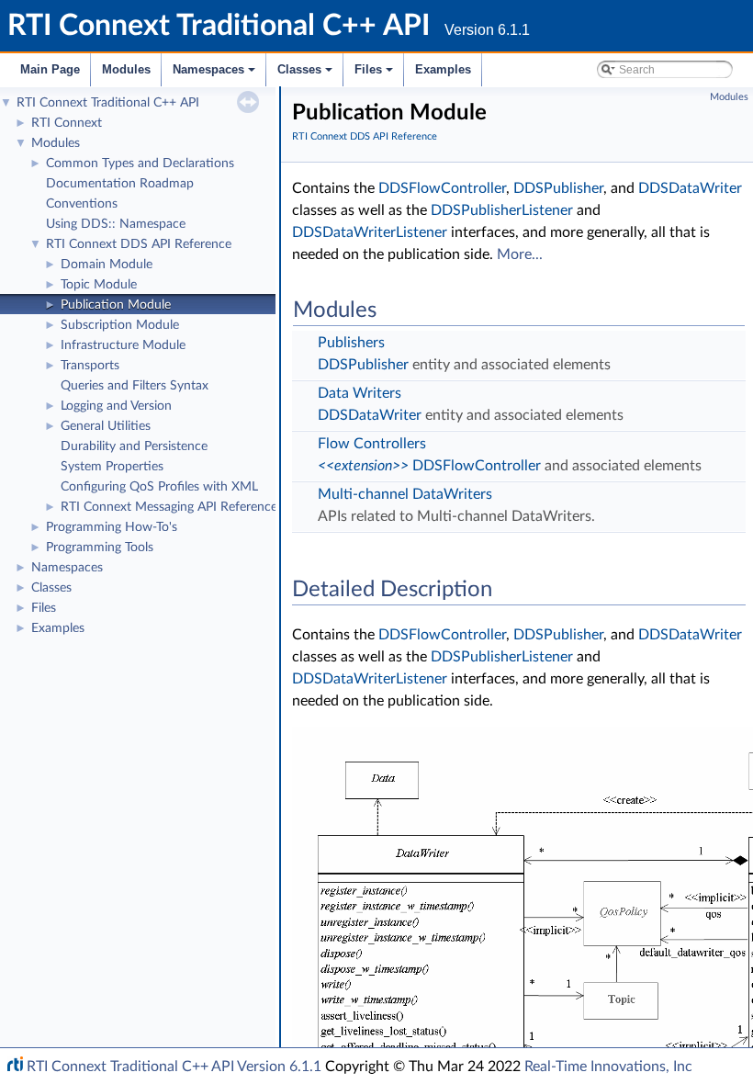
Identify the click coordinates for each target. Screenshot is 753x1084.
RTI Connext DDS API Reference (138, 244)
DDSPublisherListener (502, 210)
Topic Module (99, 284)
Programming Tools (99, 547)
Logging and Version (116, 406)
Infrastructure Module (123, 345)
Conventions (82, 204)
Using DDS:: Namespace (115, 224)
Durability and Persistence (134, 446)
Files (375, 74)
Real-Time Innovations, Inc (608, 1066)
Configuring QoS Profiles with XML (159, 486)
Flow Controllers (372, 443)
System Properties (112, 466)
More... (520, 254)
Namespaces (215, 74)
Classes (306, 74)
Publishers (351, 342)
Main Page (50, 69)
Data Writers (359, 393)
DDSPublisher (558, 188)
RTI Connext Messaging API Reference (169, 507)
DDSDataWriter (690, 188)
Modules (126, 69)
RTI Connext (66, 123)
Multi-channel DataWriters (405, 494)
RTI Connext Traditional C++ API (108, 102)
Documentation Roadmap (120, 183)
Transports (90, 365)
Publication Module (116, 305)
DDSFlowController (442, 188)
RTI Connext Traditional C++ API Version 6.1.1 (174, 1066)
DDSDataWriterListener (369, 232)
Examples (443, 69)
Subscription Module (120, 325)
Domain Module (106, 264)
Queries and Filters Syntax (134, 385)
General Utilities (106, 426)
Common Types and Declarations (140, 163)
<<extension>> (363, 465)
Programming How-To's (111, 527)
